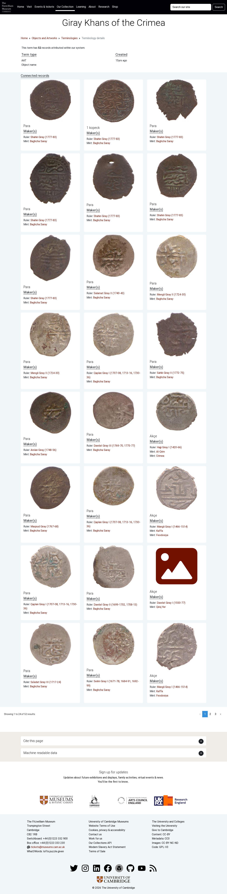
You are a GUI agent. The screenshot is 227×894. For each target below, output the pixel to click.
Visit (29, 6)
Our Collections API (100, 842)
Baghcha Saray (38, 141)
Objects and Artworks (44, 38)
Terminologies (69, 38)
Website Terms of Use (102, 825)
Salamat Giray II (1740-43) (109, 293)
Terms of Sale (97, 851)
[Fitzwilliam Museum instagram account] (85, 868)
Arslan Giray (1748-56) (43, 450)
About (92, 6)
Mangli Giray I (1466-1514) (172, 526)
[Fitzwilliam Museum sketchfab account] (119, 868)
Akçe (153, 436)
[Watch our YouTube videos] (142, 868)
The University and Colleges (168, 821)
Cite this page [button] (33, 741)
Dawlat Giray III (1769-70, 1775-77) (114, 445)
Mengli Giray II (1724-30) (171, 294)
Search (219, 7)
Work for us (95, 838)
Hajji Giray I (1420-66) (169, 447)
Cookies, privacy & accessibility (107, 830)
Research (103, 6)
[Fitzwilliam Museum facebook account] (97, 868)
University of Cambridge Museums (109, 821)
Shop (115, 6)
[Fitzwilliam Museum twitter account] (74, 868)
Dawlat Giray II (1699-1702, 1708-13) (115, 604)
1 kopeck (93, 128)
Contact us (95, 834)
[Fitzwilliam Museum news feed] (153, 868)
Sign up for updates (113, 772)
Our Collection (65, 6)
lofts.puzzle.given (53, 851)
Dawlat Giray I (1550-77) (171, 602)
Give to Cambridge (162, 830)
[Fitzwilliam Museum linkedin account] (108, 868)
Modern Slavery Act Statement (107, 847)
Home (21, 6)
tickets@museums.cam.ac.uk (48, 847)
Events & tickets (44, 6)
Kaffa (159, 530)
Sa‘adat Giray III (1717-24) (46, 682)
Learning (81, 6)
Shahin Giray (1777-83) (44, 137)
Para (26, 126)
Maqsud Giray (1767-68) (44, 526)
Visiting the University (164, 825)
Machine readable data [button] (40, 753)
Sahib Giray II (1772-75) (170, 372)
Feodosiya (162, 535)
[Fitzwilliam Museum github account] (130, 868)
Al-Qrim (160, 451)
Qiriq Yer (161, 607)
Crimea (160, 455)
